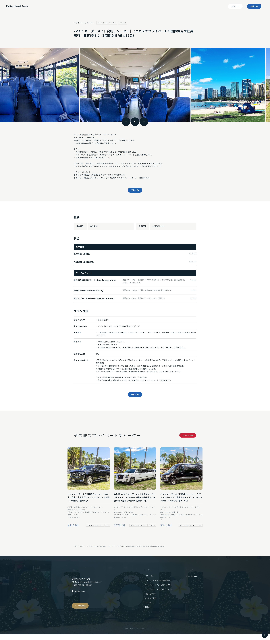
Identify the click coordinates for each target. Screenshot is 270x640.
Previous (126, 121)
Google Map (79, 591)
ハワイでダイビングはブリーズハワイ (158, 589)
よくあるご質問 (150, 598)
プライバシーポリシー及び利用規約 (157, 585)
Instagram (192, 576)
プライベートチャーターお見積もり (157, 580)
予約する (254, 6)
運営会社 (147, 607)
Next (144, 121)
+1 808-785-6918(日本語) (82, 585)
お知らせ (147, 602)
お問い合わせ (149, 593)
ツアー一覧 (148, 576)
